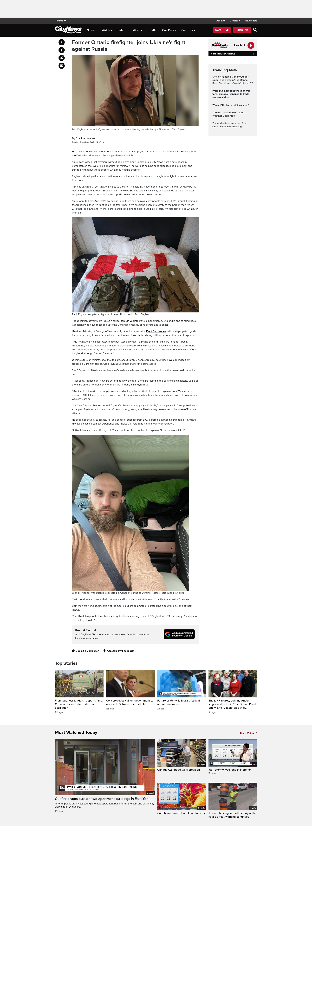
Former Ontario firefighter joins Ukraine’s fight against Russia (128, 45)
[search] (255, 30)
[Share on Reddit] (61, 58)
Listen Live (242, 30)
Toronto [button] (59, 20)
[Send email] (61, 66)
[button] (220, 21)
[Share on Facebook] (61, 50)
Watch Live (221, 30)
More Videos (247, 733)
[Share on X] (61, 42)
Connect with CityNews (223, 53)
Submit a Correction (87, 651)
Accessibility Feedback (120, 651)
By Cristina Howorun (84, 138)
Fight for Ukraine (156, 331)
